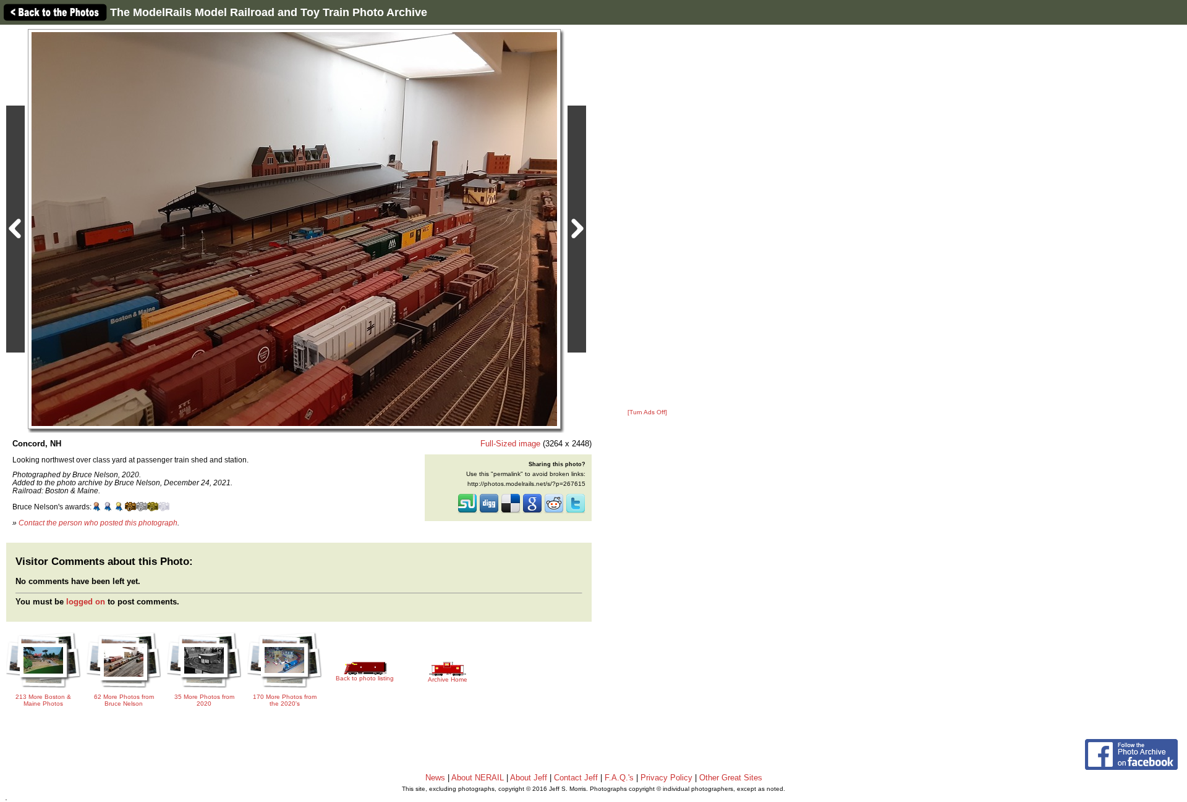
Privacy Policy (666, 777)
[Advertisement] (647, 217)
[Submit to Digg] (489, 512)
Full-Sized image (510, 443)
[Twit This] (575, 512)
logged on (85, 601)
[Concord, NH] (294, 228)
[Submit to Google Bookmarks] (532, 512)
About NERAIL (477, 777)
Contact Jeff (576, 777)
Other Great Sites (730, 777)
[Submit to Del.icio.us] (511, 512)
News (435, 777)
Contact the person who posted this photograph (98, 523)
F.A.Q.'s (619, 777)
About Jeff (528, 777)
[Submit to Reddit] (554, 512)
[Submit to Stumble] (467, 512)
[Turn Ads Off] (647, 412)
